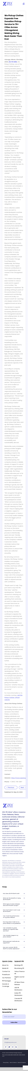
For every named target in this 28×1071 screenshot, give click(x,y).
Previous (11, 787)
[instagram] (12, 1047)
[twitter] (9, 1047)
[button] (14, 893)
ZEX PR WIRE (13, 62)
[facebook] (5, 1047)
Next (22, 787)
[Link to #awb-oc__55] (23, 4)
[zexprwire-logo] (7, 2)
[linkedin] (16, 1047)
